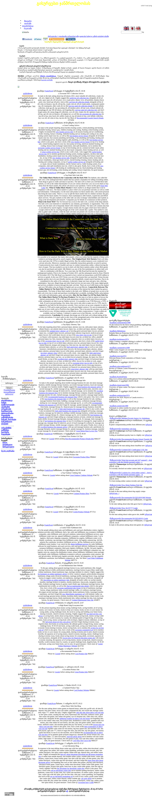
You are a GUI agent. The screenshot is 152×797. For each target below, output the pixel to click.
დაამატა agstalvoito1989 (119, 406)
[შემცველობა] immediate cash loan (123, 429)
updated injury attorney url (59, 331)
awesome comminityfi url (84, 630)
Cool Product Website (81, 690)
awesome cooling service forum (49, 148)
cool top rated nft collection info (86, 110)
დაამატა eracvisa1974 (118, 356)
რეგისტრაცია (9, 390)
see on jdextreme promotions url (61, 776)
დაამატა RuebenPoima (118, 377)
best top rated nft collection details (80, 106)
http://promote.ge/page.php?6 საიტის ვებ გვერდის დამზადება (56, 795)
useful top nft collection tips (79, 98)
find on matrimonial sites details (78, 586)
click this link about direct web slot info (90, 712)
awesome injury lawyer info (82, 363)
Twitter (38, 39)
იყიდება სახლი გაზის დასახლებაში (94, 36)
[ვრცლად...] (114, 493)
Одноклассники (58, 39)
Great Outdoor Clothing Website (81, 475)
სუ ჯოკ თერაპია (7, 451)
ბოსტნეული (7, 445)
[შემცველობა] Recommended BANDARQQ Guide (129, 518)
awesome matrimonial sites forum (69, 588)
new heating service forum (80, 142)
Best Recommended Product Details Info (79, 439)
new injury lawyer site (84, 335)
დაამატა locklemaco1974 (119, 339)
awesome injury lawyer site (54, 341)
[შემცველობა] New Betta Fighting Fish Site (126, 485)
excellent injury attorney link (68, 359)
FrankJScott (49, 91)
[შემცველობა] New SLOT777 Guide (124, 508)
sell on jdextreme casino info (61, 770)
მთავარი (27, 21)
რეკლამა (28, 28)
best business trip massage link (55, 399)
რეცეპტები (5, 415)
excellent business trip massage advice (54, 427)
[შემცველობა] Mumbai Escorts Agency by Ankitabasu (130, 418)
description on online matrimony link (56, 580)
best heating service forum (79, 136)
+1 (45, 39)
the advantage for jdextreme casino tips (70, 768)
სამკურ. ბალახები (8, 419)
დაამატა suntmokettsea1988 (120, 323)
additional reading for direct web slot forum (75, 718)
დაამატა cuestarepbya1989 (120, 348)
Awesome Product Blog (81, 457)
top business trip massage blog (55, 421)
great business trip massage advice (89, 387)
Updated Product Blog (81, 494)
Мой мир (71, 39)
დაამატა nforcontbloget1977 (120, 366)
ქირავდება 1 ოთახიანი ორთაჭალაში (63, 36)
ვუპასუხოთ (27, 93)
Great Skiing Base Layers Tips (86, 431)
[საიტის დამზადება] (120, 309)
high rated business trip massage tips (67, 411)
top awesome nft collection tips (90, 114)
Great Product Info (81, 672)
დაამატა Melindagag (117, 331)
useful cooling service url (76, 162)
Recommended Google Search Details (90, 118)
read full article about (74, 737)
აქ (67, 791)
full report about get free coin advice (58, 622)
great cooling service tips (50, 152)
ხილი (5, 442)
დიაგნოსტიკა (27, 26)
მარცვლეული (8, 447)
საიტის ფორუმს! (47, 80)
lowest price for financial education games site (79, 638)
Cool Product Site (81, 654)
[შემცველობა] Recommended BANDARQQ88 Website (130, 498)
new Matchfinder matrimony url (73, 594)
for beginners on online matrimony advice (52, 574)
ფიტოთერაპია (7, 413)
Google (51, 439)
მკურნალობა (6, 411)
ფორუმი (27, 23)
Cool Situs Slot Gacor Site (82, 741)
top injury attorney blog (49, 353)
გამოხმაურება (7, 417)
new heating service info (64, 132)
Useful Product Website (81, 512)
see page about (86, 778)
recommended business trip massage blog (62, 397)
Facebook (28, 39)
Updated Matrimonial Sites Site (82, 600)
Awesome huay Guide (86, 782)
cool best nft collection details (79, 102)
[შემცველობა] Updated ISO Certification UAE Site (129, 450)
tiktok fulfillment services (79, 544)
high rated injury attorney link (77, 347)
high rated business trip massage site (72, 409)
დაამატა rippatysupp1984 (119, 385)
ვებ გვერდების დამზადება (78, 795)
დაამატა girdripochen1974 (120, 395)
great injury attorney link (79, 369)
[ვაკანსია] (120, 316)
